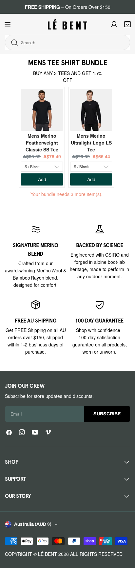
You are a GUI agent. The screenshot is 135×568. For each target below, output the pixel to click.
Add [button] (42, 179)
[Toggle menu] (7, 24)
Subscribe (107, 413)
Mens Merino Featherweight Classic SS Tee (42, 142)
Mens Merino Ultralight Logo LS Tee (91, 142)
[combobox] (47, 43)
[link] (35, 256)
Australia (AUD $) (32, 524)
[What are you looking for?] (14, 42)
